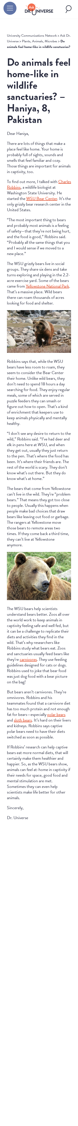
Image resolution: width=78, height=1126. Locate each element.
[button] (9, 8)
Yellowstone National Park (47, 286)
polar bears (56, 714)
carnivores (28, 659)
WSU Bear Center (41, 198)
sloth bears (23, 720)
